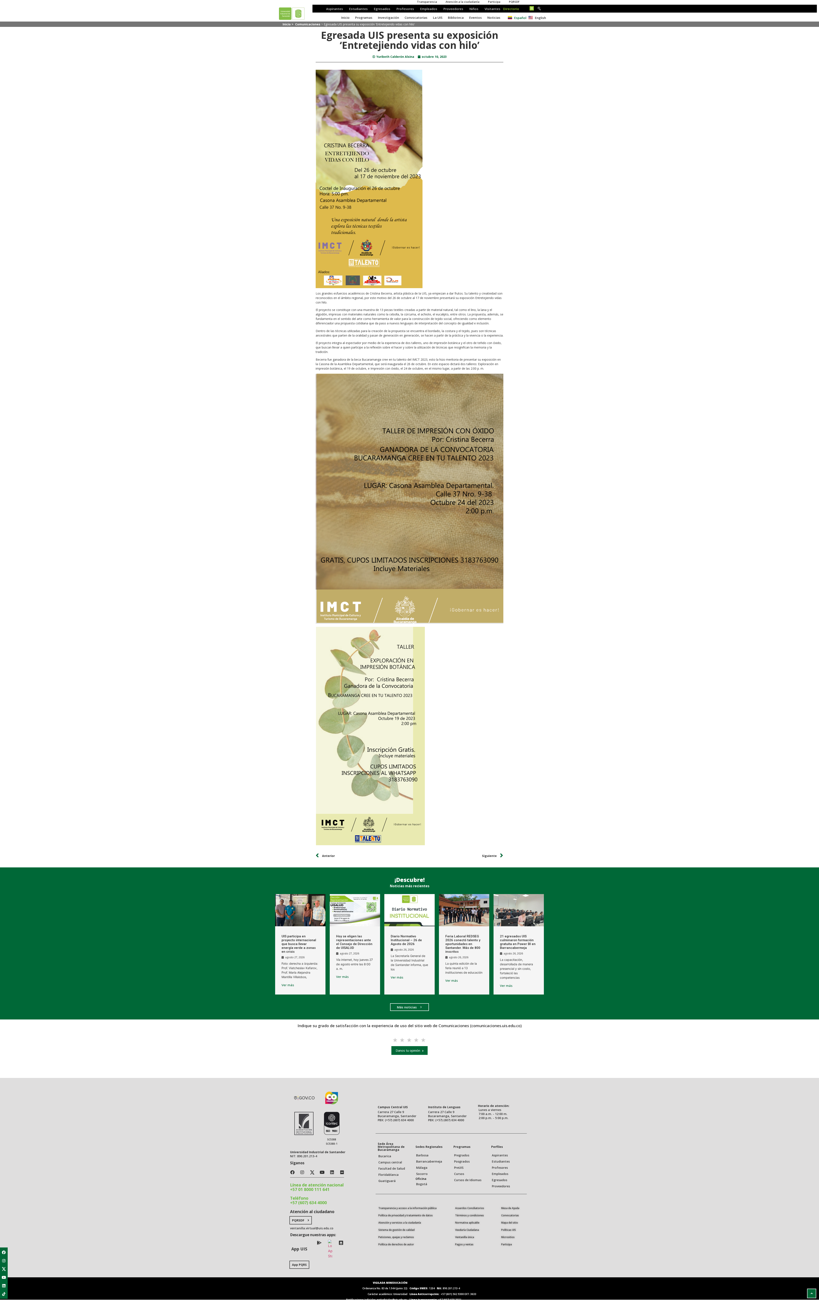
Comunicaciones (307, 24)
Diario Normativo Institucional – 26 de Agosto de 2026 (406, 940)
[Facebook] (4, 1252)
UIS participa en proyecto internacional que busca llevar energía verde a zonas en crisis (299, 944)
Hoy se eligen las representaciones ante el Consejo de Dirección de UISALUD (354, 942)
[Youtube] (4, 1277)
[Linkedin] (4, 1285)
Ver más (288, 985)
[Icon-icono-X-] (4, 1269)
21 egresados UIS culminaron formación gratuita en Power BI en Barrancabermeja (518, 942)
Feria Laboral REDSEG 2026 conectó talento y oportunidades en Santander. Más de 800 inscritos (462, 944)
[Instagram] (4, 1261)
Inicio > (288, 24)
